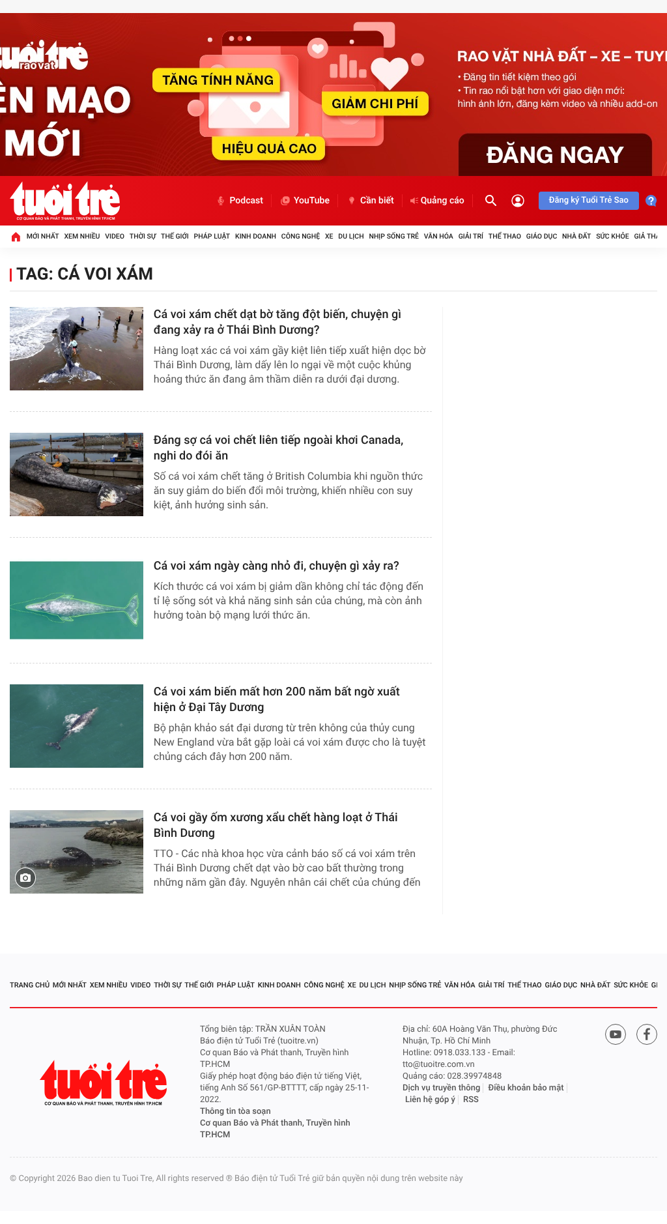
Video (114, 236)
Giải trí (471, 236)
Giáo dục (542, 236)
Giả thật (649, 236)
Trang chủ (30, 985)
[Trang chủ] (15, 237)
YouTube (312, 201)
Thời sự (143, 236)
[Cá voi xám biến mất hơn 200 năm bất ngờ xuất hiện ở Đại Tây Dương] (76, 726)
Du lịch (350, 236)
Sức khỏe (612, 236)
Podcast (246, 201)
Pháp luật (212, 236)
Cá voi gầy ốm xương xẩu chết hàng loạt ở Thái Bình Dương (276, 825)
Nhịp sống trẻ (394, 236)
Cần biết (377, 201)
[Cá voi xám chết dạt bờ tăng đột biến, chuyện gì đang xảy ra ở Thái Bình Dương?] (76, 348)
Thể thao (505, 236)
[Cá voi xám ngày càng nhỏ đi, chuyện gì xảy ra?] (76, 600)
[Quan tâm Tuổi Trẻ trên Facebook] (646, 1034)
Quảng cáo (442, 201)
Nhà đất (576, 236)
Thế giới (175, 236)
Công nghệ (300, 236)
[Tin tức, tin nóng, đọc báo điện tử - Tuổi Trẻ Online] (65, 200)
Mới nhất (43, 236)
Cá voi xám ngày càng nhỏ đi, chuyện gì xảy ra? (276, 566)
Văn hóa (438, 236)
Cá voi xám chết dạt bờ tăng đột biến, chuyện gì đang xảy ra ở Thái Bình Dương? (277, 322)
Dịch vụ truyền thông (441, 1088)
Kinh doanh (255, 236)
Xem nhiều (82, 236)
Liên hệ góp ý (430, 1100)
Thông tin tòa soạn (235, 1111)
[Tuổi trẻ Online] (105, 1083)
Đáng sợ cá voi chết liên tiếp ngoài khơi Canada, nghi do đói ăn (278, 448)
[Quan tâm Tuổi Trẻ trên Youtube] (615, 1034)
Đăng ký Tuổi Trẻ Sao (589, 200)
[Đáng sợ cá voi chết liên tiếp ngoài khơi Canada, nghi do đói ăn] (76, 474)
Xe (329, 236)
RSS (471, 1100)
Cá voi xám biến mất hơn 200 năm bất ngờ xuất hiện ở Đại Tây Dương (277, 699)
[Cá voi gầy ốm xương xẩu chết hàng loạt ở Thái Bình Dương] (76, 852)
